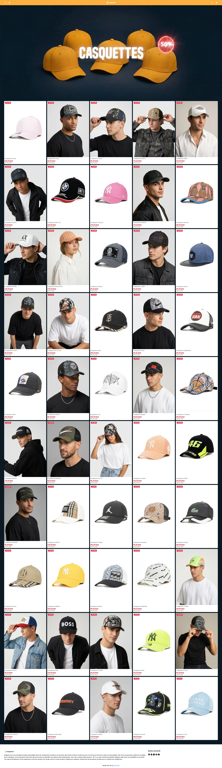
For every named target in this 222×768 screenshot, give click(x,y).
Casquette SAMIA (96, 734)
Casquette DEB (95, 351)
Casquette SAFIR (181, 287)
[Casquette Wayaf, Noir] (154, 385)
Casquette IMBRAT (54, 606)
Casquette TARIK (139, 287)
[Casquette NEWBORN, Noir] (197, 321)
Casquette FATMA (96, 670)
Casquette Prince (10, 670)
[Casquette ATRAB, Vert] (197, 577)
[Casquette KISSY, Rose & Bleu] (25, 385)
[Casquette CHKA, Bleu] (197, 641)
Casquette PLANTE (11, 351)
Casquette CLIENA (139, 478)
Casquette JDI (95, 415)
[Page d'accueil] (111, 2)
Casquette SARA (138, 670)
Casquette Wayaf (139, 415)
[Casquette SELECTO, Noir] (68, 193)
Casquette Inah (53, 670)
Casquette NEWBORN (183, 351)
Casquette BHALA (96, 606)
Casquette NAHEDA (54, 478)
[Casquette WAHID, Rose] (197, 193)
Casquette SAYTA (96, 478)
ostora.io (117, 766)
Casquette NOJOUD (54, 351)
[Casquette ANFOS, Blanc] (68, 513)
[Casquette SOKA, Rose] (25, 129)
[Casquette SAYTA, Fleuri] (111, 449)
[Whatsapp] (154, 754)
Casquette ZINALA (96, 287)
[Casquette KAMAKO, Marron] (154, 513)
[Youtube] (159, 754)
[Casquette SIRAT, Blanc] (197, 129)
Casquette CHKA (182, 670)
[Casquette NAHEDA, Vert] (68, 449)
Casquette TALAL (53, 159)
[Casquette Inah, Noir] (68, 641)
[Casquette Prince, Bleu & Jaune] (25, 641)
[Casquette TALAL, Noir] (68, 129)
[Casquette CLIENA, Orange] (154, 449)
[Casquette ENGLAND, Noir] (68, 705)
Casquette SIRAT (182, 159)
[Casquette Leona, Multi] (111, 129)
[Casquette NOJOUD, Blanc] (68, 321)
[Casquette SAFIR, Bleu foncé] (197, 257)
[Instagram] (151, 754)
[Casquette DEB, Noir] (111, 321)
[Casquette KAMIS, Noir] (197, 513)
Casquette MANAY (54, 415)
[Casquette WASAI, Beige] (154, 129)
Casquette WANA (10, 223)
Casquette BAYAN (11, 478)
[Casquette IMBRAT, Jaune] (68, 577)
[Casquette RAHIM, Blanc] (25, 257)
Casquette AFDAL (10, 606)
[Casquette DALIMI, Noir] (111, 513)
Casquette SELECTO (54, 223)
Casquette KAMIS (182, 542)
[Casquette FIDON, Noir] (154, 705)
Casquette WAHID (182, 223)
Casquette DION (138, 351)
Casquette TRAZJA (96, 223)
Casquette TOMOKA (183, 415)
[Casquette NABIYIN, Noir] (154, 193)
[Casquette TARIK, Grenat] (154, 257)
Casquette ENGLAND (54, 734)
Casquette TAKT (181, 734)
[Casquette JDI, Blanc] (111, 385)
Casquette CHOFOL (11, 734)
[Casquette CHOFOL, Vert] (25, 705)
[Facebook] (149, 754)
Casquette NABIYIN (139, 223)
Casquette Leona (96, 159)
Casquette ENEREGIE (140, 606)
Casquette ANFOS (54, 542)
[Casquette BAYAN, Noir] (25, 449)
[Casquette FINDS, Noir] (197, 449)
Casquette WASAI (139, 159)
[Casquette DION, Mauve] (154, 321)
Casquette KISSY (10, 415)
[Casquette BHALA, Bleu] (111, 577)
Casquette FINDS (182, 478)
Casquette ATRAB (182, 606)
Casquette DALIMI (96, 542)
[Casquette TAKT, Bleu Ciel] (197, 705)
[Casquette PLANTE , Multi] (25, 321)
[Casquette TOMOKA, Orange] (197, 385)
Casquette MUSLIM (11, 542)
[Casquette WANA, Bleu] (25, 193)
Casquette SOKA (10, 159)
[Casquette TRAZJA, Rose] (111, 193)
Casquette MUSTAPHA (55, 287)
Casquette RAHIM (10, 287)
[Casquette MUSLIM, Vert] (25, 513)
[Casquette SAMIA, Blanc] (111, 705)
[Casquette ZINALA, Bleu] (111, 257)
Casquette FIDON (139, 734)
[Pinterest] (156, 754)
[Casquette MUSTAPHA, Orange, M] (68, 257)
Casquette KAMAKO (140, 542)
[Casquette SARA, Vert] (154, 641)
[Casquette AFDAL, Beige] (25, 577)
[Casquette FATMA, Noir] (111, 641)
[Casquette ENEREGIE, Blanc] (154, 577)
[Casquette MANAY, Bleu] (68, 385)
